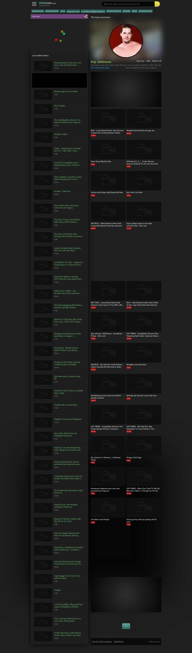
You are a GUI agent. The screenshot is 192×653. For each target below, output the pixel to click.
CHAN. (47, 3)
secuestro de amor (145, 11)
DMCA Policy (119, 642)
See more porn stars (100, 68)
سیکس (62, 11)
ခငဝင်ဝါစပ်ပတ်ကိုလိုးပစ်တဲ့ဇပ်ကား (93, 12)
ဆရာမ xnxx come (73, 12)
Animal (134, 11)
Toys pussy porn (37, 11)
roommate (126, 11)
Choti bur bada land (114, 11)
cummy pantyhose (51, 11)
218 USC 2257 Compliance (102, 642)
